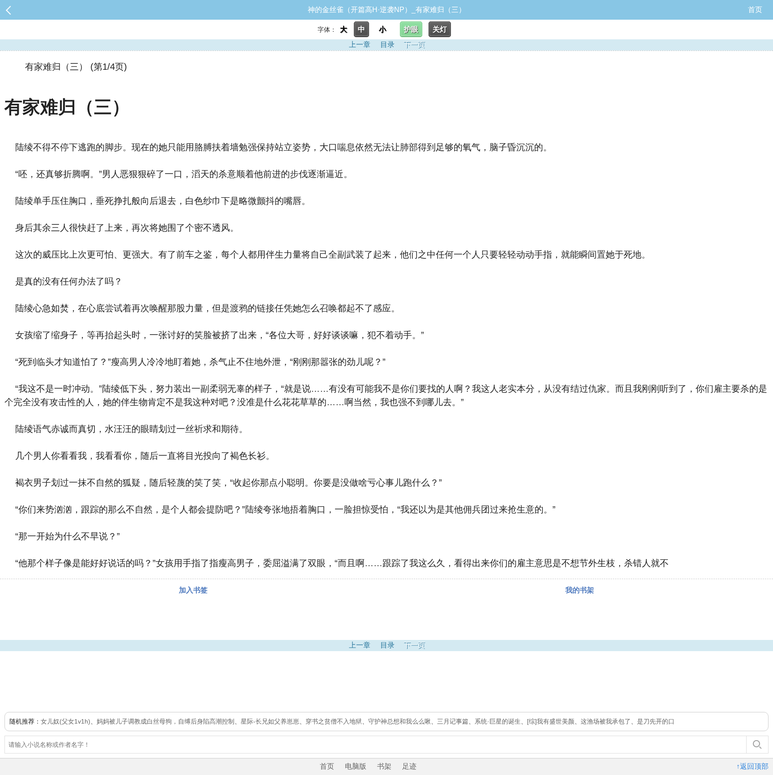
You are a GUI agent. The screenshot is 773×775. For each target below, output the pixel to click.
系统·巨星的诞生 (498, 721)
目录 (387, 44)
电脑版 (355, 766)
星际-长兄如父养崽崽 (270, 721)
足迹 (409, 766)
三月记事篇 (452, 721)
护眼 (411, 29)
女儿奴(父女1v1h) (65, 721)
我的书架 (579, 590)
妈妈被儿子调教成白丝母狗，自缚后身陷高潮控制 (165, 721)
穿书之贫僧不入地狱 (334, 721)
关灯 (440, 29)
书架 (384, 766)
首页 (755, 9)
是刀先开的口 (656, 721)
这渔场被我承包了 (606, 721)
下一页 (414, 44)
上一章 (359, 44)
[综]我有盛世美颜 (550, 721)
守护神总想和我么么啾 (399, 721)
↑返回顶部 (752, 766)
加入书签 (193, 590)
